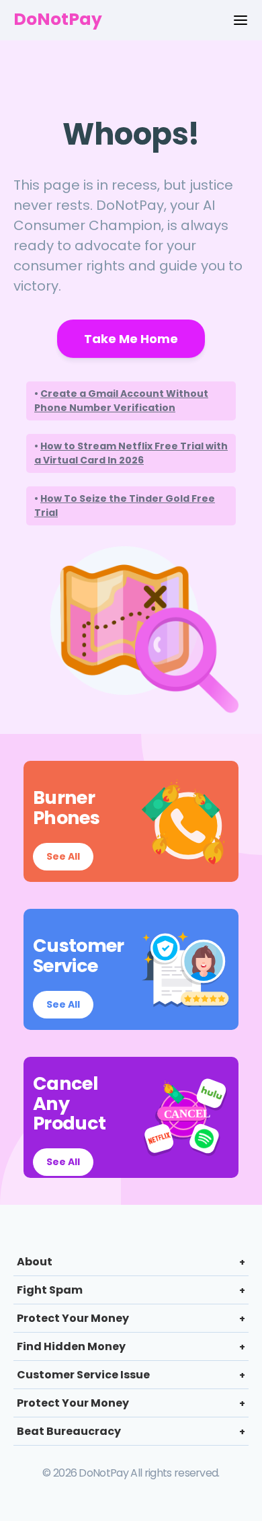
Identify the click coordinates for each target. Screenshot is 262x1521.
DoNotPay (57, 19)
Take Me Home (131, 338)
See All (63, 856)
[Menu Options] (240, 20)
